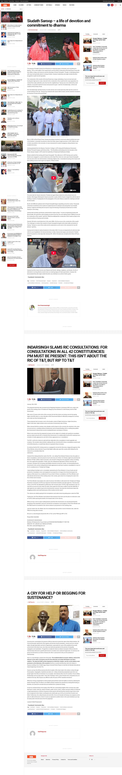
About (2, 1)
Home (14, 5)
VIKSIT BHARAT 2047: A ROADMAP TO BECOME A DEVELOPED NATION (13, 134)
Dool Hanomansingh (32, 29)
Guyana (49, 280)
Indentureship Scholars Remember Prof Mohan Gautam (99, 67)
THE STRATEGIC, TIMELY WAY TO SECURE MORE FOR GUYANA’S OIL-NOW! (14, 103)
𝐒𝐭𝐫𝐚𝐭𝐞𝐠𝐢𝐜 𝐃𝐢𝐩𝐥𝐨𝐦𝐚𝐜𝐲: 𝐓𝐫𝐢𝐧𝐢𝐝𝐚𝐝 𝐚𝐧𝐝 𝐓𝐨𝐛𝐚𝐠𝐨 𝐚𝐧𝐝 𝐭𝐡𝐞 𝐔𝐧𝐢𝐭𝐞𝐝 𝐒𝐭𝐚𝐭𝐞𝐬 (100, 40)
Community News (38, 5)
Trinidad (60, 282)
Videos (64, 5)
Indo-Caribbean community (34, 282)
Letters (29, 5)
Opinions (57, 5)
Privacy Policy (11, 1)
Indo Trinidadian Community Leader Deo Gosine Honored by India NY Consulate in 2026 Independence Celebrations (100, 49)
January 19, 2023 (43, 29)
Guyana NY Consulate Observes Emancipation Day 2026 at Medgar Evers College (15, 250)
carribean (32, 280)
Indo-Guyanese (45, 282)
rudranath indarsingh (41, 533)
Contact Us (17, 1)
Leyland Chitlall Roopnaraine (42, 709)
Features (71, 5)
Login (120, 1)
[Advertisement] (12, 56)
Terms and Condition (24, 1)
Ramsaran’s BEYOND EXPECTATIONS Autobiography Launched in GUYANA (14, 155)
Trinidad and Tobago (68, 282)
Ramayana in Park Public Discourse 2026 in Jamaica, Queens (13, 217)
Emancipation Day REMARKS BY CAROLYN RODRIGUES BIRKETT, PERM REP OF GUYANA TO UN (14, 235)
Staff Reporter (31, 364)
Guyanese (54, 280)
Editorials (49, 5)
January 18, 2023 (40, 602)
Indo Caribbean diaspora (63, 280)
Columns (21, 5)
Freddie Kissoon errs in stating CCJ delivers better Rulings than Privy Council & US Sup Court (15, 111)
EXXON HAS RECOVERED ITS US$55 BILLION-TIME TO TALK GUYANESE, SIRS (14, 34)
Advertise (6, 1)
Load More (11, 265)
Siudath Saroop (53, 282)
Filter (21, 9)
